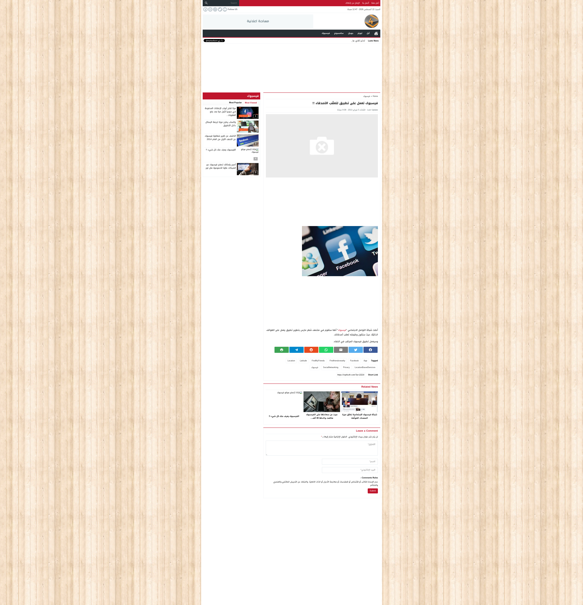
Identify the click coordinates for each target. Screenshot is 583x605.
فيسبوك (366, 96)
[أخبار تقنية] (346, 21)
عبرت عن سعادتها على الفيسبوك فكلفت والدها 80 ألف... (322, 416)
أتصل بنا (365, 3)
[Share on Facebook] (370, 350)
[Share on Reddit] (311, 350)
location (291, 361)
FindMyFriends (318, 361)
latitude (303, 361)
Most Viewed (251, 103)
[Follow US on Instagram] (214, 9)
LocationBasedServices (365, 367)
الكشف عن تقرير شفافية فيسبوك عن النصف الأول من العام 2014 (220, 137)
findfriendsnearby (337, 361)
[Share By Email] (341, 350)
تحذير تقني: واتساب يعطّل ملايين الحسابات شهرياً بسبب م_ (339, 41)
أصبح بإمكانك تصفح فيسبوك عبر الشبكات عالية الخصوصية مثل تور (221, 166)
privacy (346, 367)
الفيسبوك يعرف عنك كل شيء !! (284, 416)
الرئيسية (376, 33)
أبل (368, 33)
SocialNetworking (330, 367)
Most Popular (235, 102)
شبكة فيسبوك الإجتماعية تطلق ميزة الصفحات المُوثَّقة (359, 416)
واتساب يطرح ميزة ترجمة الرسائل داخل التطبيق (220, 124)
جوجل (350, 33)
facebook (354, 361)
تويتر (360, 33)
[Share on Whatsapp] (326, 350)
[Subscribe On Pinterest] (210, 9)
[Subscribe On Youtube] (224, 9)
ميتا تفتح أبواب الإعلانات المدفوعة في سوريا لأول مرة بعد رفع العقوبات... (220, 111)
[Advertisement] (291, 67)
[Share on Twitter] (355, 350)
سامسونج (339, 33)
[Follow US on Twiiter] (219, 9)
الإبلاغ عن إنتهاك (352, 3)
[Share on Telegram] (296, 350)
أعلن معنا (375, 3)
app (365, 361)
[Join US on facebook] (205, 9)
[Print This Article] (281, 350)
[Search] (206, 3)
